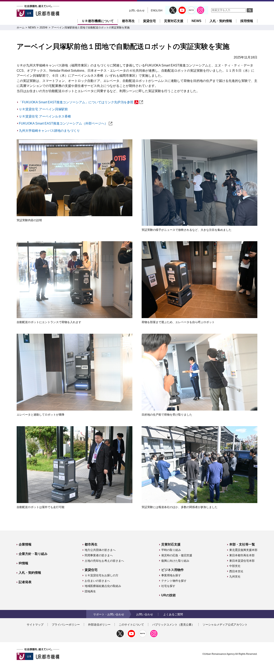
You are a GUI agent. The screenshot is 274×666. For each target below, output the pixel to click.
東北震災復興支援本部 (243, 549)
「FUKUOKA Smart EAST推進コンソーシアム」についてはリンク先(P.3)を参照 (76, 102)
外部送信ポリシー (99, 624)
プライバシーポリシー (66, 624)
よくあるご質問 (173, 614)
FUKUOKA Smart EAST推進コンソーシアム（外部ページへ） (63, 123)
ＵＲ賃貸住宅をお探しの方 (101, 575)
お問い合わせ (137, 10)
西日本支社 (236, 571)
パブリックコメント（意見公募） (173, 624)
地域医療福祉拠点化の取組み (103, 586)
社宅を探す (168, 586)
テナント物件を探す (174, 580)
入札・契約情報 (221, 21)
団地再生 (90, 591)
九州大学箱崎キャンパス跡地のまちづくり (49, 130)
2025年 (44, 27)
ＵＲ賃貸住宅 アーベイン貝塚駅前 (43, 109)
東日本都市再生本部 (242, 555)
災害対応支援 (173, 21)
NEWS (196, 21)
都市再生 (128, 21)
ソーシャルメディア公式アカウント (225, 624)
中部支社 (235, 566)
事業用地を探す (171, 575)
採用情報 (246, 21)
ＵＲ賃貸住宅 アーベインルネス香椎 (45, 116)
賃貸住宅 (149, 21)
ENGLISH (156, 10)
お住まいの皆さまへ (97, 580)
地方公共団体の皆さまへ (100, 549)
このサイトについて (131, 624)
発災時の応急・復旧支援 (176, 555)
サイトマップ (35, 624)
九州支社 (235, 576)
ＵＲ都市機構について (98, 21)
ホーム (20, 27)
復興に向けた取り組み (175, 560)
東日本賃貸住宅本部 (242, 560)
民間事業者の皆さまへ (99, 555)
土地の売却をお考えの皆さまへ (104, 560)
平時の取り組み (171, 549)
